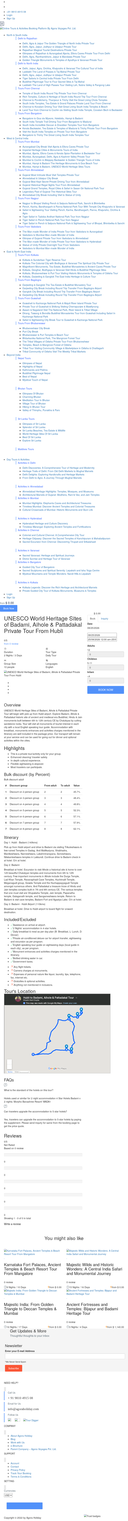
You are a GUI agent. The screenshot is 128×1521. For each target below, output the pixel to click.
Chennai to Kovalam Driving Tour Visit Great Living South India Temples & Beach (65, 106)
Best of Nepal (29, 376)
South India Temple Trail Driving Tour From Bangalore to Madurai (57, 121)
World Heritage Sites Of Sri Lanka (40, 433)
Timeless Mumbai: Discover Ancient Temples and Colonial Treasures (58, 506)
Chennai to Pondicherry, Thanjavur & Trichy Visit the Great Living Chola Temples (64, 100)
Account (15, 1463)
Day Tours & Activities (18, 459)
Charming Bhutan (31, 396)
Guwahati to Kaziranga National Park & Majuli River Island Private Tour (59, 303)
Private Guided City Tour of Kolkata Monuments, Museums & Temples (59, 590)
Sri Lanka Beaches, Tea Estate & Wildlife (43, 430)
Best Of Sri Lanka (31, 437)
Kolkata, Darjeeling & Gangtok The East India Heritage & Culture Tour (59, 276)
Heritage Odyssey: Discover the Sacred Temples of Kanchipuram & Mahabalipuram (66, 538)
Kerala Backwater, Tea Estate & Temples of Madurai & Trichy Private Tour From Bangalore (70, 128)
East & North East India (19, 251)
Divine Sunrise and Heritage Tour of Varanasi (46, 558)
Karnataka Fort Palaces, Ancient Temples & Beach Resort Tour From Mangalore (32, 1268)
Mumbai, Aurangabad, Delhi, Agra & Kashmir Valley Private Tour (56, 156)
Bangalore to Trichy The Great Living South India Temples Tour (55, 135)
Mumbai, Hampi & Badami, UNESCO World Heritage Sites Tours (56, 166)
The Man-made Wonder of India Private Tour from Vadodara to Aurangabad (62, 231)
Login (9, 15)
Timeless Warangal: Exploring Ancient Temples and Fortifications (56, 526)
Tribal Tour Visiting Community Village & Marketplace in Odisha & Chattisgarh (63, 348)
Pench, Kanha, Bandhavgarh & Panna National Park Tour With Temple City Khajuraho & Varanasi (73, 206)
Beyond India (14, 354)
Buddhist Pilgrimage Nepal (36, 373)
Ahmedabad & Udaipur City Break (40, 178)
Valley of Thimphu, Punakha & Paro (41, 410)
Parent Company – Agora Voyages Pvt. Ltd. (33, 1449)
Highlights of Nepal (32, 366)
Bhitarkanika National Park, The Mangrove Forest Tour (51, 338)
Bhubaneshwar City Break (36, 328)
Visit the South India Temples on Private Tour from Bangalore (54, 131)
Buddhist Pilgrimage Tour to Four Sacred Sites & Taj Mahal (53, 81)
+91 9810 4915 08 (16, 11)
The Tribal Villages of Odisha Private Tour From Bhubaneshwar (55, 341)
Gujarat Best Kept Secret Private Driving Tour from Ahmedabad (55, 181)
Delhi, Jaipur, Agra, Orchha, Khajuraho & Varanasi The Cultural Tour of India (62, 68)
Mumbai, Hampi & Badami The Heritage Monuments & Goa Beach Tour (60, 163)
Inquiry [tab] (104, 618)
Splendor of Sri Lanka (33, 427)
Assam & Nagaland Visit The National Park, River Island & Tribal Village (60, 309)
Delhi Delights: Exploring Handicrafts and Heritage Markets (53, 474)
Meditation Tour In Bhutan (36, 400)
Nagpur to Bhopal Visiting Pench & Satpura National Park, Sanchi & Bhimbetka (63, 203)
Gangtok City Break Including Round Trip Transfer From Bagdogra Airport (61, 291)
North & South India (17, 35)
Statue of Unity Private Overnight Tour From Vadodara (51, 245)
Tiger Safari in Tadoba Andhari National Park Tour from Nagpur (55, 216)
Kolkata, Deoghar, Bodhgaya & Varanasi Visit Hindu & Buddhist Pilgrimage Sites (64, 270)
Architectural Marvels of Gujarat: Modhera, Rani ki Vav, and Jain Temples (61, 494)
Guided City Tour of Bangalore (38, 567)
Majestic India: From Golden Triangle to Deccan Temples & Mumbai (30, 1308)
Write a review (13, 1224)
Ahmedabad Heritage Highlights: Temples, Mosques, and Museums (58, 491)
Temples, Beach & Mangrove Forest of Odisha (46, 344)
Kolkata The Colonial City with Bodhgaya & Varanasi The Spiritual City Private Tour (65, 263)
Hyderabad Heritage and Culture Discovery (45, 523)
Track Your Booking (21, 1473)
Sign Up (11, 18)
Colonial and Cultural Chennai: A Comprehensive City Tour (53, 535)
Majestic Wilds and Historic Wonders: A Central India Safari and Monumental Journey (94, 1268)
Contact (15, 1466)
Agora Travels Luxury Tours (24, 1506)
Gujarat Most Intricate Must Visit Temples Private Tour (50, 175)
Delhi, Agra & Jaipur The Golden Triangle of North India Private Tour (58, 43)
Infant (90, 672)
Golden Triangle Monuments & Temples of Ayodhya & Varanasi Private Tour (62, 60)
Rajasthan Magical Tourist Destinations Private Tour (49, 50)
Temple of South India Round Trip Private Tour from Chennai (54, 93)
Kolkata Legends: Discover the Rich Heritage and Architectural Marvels (59, 587)
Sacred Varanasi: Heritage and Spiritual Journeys (48, 555)
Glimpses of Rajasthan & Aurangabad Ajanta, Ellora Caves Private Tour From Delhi (66, 53)
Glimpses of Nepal (32, 363)
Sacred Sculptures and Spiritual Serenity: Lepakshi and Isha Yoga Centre (61, 570)
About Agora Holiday (21, 1435)
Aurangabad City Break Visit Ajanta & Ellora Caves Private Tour (55, 146)
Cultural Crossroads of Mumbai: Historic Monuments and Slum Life (57, 509)
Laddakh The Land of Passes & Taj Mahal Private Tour (51, 71)
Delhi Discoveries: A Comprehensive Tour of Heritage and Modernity (58, 467)
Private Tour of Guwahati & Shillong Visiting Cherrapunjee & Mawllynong (60, 306)
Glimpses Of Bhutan (33, 393)
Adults (91, 645)
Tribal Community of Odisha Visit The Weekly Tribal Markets (54, 351)
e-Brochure (16, 1445)
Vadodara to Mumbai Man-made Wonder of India (48, 235)
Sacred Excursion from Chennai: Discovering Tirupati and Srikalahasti (59, 541)
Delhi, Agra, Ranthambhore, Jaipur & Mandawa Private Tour (54, 56)
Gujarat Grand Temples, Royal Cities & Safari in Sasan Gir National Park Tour (63, 188)
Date (89, 623)
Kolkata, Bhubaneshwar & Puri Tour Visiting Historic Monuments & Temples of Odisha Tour (70, 273)
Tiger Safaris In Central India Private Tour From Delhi (50, 78)
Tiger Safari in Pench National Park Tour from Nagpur (50, 220)
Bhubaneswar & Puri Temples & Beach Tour (45, 334)
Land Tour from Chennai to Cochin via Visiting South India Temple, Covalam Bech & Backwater (72, 110)
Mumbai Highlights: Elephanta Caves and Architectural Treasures (56, 503)
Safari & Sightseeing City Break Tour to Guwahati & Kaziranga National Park (62, 319)
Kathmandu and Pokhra (35, 369)
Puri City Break (30, 331)
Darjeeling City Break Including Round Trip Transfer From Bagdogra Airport (62, 288)
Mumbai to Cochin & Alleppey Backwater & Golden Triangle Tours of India (61, 160)
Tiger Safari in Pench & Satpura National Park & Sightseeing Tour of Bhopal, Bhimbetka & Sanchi (73, 223)
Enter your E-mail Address (20, 1351)
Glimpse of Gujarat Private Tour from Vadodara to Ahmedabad (55, 238)
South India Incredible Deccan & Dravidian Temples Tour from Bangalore (60, 125)
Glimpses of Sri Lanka (34, 423)
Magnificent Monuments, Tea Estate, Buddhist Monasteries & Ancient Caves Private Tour (69, 266)
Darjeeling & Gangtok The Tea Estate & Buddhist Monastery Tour (56, 285)
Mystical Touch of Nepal (35, 379)
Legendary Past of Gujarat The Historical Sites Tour (49, 191)
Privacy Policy (18, 1470)
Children (92, 658)
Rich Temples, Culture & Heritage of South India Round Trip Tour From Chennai (64, 96)
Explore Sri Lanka (31, 440)
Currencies (10, 1490)
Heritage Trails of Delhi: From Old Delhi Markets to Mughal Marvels (57, 471)
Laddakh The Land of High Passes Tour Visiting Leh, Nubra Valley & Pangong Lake (66, 85)
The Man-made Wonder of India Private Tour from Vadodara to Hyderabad (61, 241)
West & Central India (18, 138)
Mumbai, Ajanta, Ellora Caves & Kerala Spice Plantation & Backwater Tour (61, 153)
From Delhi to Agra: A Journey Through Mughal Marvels (52, 477)
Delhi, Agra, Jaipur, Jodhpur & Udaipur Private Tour (49, 46)
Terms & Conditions (21, 1476)
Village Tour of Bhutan (34, 403)
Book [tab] (92, 618)
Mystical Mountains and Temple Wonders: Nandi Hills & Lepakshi (56, 573)
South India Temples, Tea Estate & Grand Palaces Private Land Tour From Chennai (66, 103)
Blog (13, 1439)
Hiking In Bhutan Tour (33, 406)
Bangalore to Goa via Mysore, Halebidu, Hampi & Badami (52, 118)
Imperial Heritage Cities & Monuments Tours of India (50, 150)
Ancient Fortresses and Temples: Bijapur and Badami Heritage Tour (92, 1308)
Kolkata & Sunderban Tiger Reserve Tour (44, 260)
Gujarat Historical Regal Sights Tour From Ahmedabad (51, 185)
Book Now (8, 608)
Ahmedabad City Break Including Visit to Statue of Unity (51, 195)
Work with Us (17, 1442)
